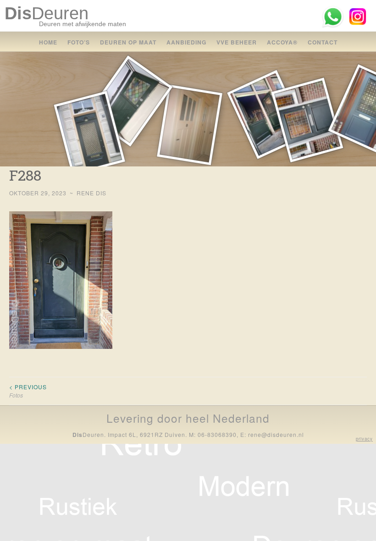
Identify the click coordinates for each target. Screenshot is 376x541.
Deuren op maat (128, 42)
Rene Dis (91, 193)
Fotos (28, 391)
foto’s (78, 42)
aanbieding (186, 42)
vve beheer (236, 42)
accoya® (282, 42)
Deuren (46, 13)
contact (322, 42)
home (48, 42)
